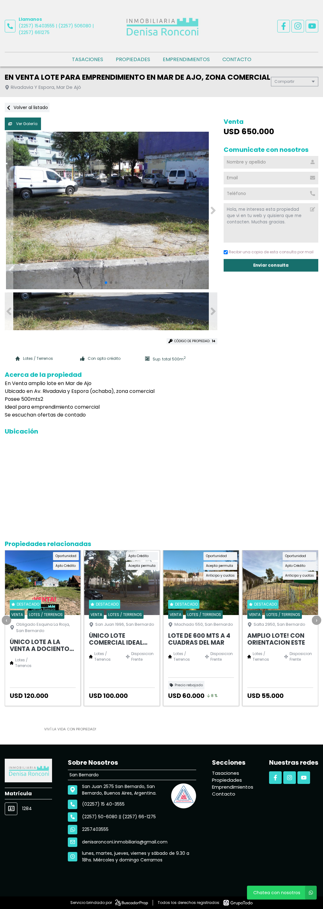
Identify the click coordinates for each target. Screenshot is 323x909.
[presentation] (6, 620)
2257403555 (95, 829)
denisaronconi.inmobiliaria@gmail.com (124, 842)
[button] (213, 210)
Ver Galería (26, 123)
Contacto (236, 59)
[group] (111, 210)
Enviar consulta (271, 265)
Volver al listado (30, 107)
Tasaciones (87, 59)
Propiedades (133, 59)
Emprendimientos (186, 59)
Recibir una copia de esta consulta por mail (271, 252)
